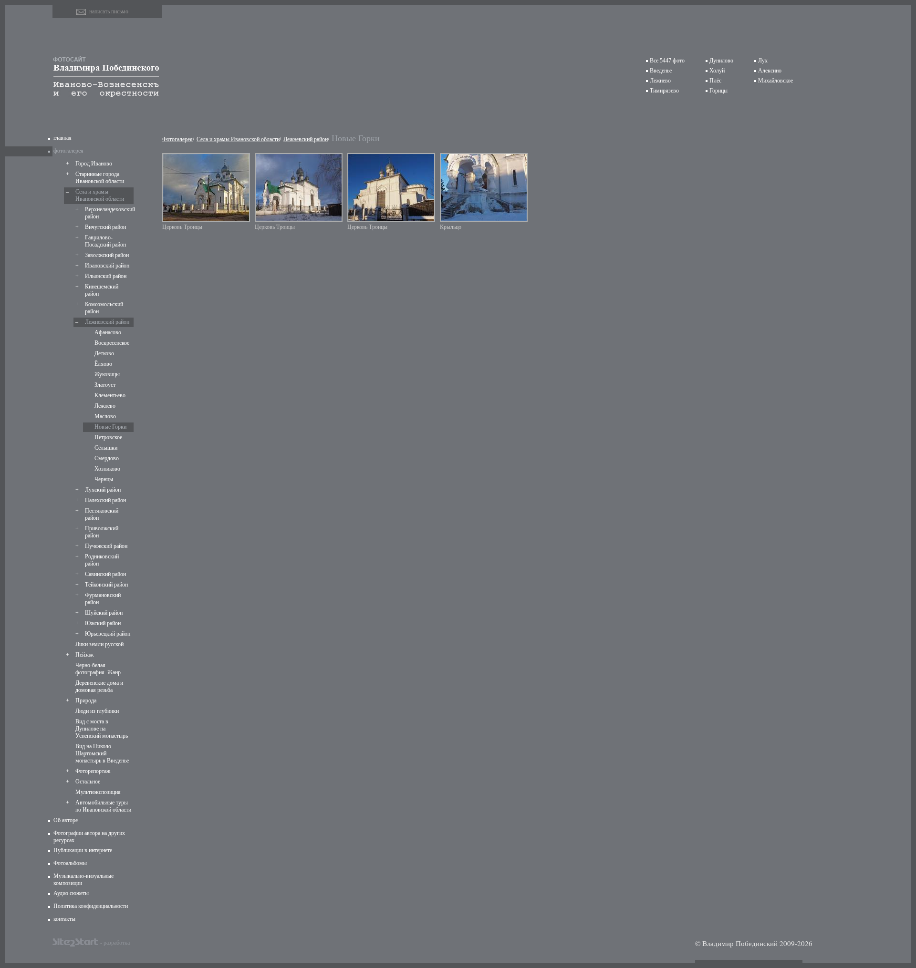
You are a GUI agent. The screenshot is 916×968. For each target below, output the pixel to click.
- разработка (115, 942)
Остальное (87, 781)
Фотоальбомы (70, 863)
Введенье (661, 70)
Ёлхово (103, 363)
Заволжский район (107, 255)
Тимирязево (664, 90)
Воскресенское (111, 343)
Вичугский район (105, 227)
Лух (763, 60)
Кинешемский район (101, 290)
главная (62, 137)
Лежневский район (107, 322)
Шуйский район (104, 612)
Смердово (106, 458)
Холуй (717, 70)
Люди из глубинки (97, 711)
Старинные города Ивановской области (99, 178)
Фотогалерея (177, 139)
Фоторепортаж (92, 771)
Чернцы (103, 479)
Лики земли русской (99, 644)
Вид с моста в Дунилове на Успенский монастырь (101, 728)
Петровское (108, 437)
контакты (64, 919)
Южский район (103, 623)
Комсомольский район (104, 308)
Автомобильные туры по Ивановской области (103, 806)
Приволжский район (101, 532)
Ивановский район (107, 265)
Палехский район (105, 500)
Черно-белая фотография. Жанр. (98, 669)
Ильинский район (105, 276)
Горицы (718, 90)
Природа (85, 700)
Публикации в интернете (82, 850)
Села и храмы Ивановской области (99, 195)
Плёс (715, 80)
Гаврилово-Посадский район (105, 241)
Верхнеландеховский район (108, 213)
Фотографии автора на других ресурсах (89, 837)
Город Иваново (93, 163)
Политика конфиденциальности (90, 906)
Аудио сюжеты (71, 893)
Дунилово (721, 60)
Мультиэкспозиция (98, 792)
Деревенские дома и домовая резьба (99, 686)
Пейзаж (84, 654)
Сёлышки (105, 447)
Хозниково (107, 468)
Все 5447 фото (667, 60)
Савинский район (105, 574)
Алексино (769, 70)
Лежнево (660, 80)
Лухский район (103, 489)
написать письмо (108, 11)
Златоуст (104, 384)
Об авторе (65, 820)
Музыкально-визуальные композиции (83, 879)
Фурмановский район (103, 599)
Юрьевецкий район (107, 633)
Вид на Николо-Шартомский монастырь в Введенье (102, 753)
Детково (104, 353)
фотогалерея (68, 150)
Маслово (105, 416)
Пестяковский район (101, 514)
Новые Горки (110, 426)
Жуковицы (107, 374)
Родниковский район (102, 560)
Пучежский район (106, 546)
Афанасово (107, 332)
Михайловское (775, 80)
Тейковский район (106, 584)
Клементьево (109, 395)
